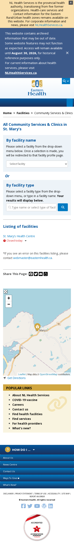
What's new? (21, 428)
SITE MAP (65, 493)
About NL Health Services (30, 395)
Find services (21, 419)
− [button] (8, 304)
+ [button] (8, 298)
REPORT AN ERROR (37, 496)
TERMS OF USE (40, 493)
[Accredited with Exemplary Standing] (37, 527)
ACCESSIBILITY (54, 493)
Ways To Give (10, 478)
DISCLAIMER (8, 493)
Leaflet (22, 374)
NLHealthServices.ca (48, 25)
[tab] (37, 458)
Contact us (20, 409)
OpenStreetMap (48, 374)
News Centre (10, 464)
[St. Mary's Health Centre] (37, 327)
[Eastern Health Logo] (37, 94)
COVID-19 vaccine (24, 400)
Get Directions (16, 378)
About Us (8, 457)
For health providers (27, 423)
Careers (18, 405)
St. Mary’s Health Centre (19, 236)
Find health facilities (27, 414)
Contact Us (9, 471)
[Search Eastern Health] (66, 81)
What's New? (9, 484)
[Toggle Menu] (70, 102)
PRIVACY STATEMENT (23, 493)
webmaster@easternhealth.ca (32, 258)
